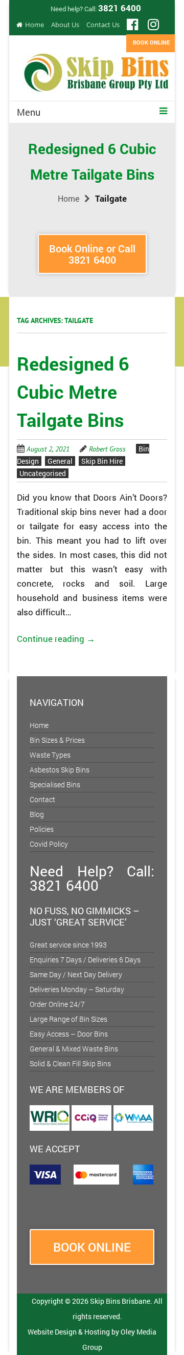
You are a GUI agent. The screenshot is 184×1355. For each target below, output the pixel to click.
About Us (65, 24)
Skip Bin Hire (102, 461)
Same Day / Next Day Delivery (76, 974)
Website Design (52, 1332)
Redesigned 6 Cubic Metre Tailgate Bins (73, 391)
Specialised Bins (55, 784)
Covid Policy (49, 844)
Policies (42, 829)
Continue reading (56, 638)
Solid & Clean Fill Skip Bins (70, 1063)
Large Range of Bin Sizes (68, 1019)
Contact (42, 799)
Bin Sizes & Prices (57, 740)
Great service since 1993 (68, 945)
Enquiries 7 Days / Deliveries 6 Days (85, 959)
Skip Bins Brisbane (120, 1301)
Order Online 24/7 (57, 1004)
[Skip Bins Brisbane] (96, 69)
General (60, 461)
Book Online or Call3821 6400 (92, 254)
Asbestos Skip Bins (59, 770)
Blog (37, 814)
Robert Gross (107, 449)
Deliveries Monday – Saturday (77, 989)
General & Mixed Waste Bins (74, 1048)
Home (34, 24)
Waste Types (50, 755)
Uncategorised (42, 473)
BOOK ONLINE (151, 42)
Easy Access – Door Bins (69, 1034)
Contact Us (103, 24)
